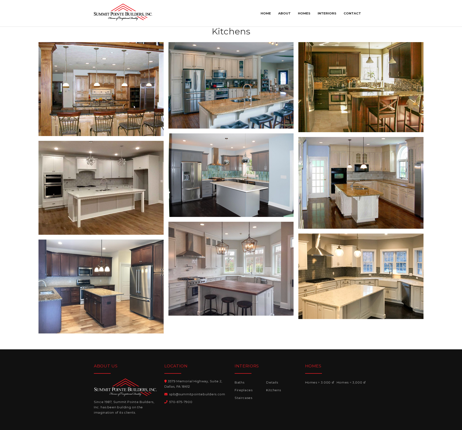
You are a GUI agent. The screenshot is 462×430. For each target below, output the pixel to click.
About (284, 13)
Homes (304, 13)
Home (266, 13)
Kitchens (273, 390)
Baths (239, 382)
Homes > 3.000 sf (319, 382)
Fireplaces (244, 390)
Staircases (243, 398)
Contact (352, 13)
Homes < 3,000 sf (351, 382)
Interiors (327, 13)
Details (272, 382)
